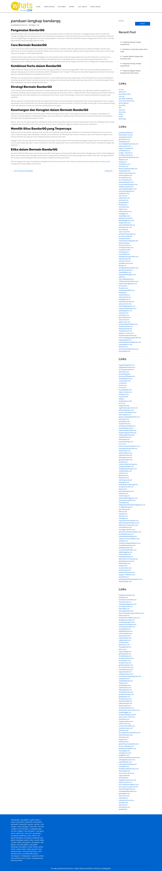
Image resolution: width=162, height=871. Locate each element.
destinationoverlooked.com (128, 559)
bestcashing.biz (124, 243)
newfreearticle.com (125, 455)
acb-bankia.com (124, 509)
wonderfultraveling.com (127, 234)
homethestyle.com (125, 656)
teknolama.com (124, 439)
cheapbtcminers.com (126, 674)
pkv (120, 108)
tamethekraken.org (125, 735)
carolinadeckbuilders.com (127, 189)
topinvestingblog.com (126, 191)
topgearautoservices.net (127, 780)
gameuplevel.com (125, 654)
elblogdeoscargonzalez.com (128, 256)
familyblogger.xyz (125, 712)
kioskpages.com (124, 751)
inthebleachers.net (125, 331)
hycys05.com (123, 462)
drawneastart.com (125, 699)
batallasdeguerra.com (126, 220)
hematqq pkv (25, 856)
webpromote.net (124, 259)
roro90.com (123, 383)
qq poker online (37, 856)
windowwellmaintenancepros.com (130, 579)
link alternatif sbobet (30, 854)
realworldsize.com (125, 437)
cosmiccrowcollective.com (127, 412)
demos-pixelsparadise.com (128, 169)
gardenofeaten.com (126, 460)
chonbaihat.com (124, 254)
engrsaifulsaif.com (125, 672)
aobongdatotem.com (126, 611)
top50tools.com (124, 193)
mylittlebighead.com (126, 681)
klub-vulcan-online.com (127, 717)
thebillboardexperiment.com (129, 769)
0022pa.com (123, 205)
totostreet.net (124, 642)
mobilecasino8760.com (127, 290)
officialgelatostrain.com (127, 760)
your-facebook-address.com (128, 784)
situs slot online (16, 860)
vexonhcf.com (123, 166)
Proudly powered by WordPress (62, 868)
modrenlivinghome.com (127, 789)
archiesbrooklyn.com (126, 247)
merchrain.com (124, 796)
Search (121, 21)
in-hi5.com (122, 388)
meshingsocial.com (125, 480)
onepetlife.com (124, 766)
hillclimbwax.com (124, 563)
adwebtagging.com (125, 552)
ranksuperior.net (125, 554)
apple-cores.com (124, 322)
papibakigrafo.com (125, 311)
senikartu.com (124, 394)
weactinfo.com (124, 478)
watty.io (121, 399)
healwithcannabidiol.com (127, 748)
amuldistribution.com (126, 658)
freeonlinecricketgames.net (128, 241)
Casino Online (49, 7)
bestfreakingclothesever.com (129, 523)
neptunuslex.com (125, 146)
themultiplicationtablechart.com (130, 342)
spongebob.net (124, 421)
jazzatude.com (124, 202)
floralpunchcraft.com (126, 487)
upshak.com (123, 514)
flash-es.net (123, 512)
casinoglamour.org (125, 344)
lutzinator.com (124, 737)
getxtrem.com (123, 475)
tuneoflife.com (124, 577)
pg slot (30, 824)
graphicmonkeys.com (126, 694)
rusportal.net (123, 397)
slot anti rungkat (17, 831)
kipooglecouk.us (124, 299)
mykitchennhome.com (126, 302)
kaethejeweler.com (125, 762)
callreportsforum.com (126, 800)
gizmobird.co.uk (124, 139)
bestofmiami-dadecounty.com (129, 618)
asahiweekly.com (124, 685)
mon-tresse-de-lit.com (126, 773)
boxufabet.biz (123, 778)
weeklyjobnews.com (126, 548)
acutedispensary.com (126, 534)
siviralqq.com (123, 518)
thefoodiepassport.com (127, 306)
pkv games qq (37, 858)
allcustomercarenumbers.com (129, 710)
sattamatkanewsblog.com (128, 536)
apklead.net (123, 809)
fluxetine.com (123, 288)
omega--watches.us (125, 153)
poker (121, 114)
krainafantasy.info (125, 390)
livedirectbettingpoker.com (128, 498)
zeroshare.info (124, 207)
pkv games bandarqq (18, 836)
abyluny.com (123, 805)
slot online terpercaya (126, 101)
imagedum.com (124, 755)
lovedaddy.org (124, 502)
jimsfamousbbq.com (126, 133)
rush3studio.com (124, 381)
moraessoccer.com (125, 227)
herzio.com (122, 385)
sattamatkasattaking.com (128, 764)
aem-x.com (122, 649)
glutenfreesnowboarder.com (129, 744)
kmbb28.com (123, 798)
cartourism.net (124, 320)
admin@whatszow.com (20, 25)
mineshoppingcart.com (127, 622)
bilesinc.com (123, 209)
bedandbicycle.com (125, 690)
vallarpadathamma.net (127, 435)
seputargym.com (124, 636)
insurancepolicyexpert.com (128, 184)
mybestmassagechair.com (128, 284)
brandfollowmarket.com (127, 545)
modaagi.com (123, 214)
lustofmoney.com (125, 570)
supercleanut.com (125, 688)
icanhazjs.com (123, 313)
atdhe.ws (122, 277)
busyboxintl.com (124, 424)
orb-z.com (122, 444)
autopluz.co (123, 162)
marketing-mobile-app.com (128, 484)
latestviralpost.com (125, 453)
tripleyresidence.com (126, 721)
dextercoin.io (123, 347)
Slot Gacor (82, 7)
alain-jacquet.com (125, 415)
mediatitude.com (124, 171)
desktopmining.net (125, 329)
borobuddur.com (125, 660)
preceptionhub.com (125, 606)
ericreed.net (123, 286)
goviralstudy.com (125, 317)
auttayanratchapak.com (127, 426)
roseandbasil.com (125, 272)
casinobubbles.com (125, 633)
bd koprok (108, 171)
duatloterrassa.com (125, 728)
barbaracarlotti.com (126, 326)
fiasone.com (123, 489)
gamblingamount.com (126, 561)
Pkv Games (62, 7)
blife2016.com (123, 742)
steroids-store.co (125, 261)
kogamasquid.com (125, 340)
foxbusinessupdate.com (127, 500)
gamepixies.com (124, 697)
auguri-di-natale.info (126, 148)
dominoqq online (125, 94)
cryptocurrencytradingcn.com (129, 539)
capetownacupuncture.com (128, 408)
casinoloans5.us (124, 295)
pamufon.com (123, 730)
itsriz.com (122, 403)
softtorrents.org (124, 724)
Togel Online (95, 7)
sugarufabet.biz (124, 775)
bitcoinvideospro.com (126, 410)
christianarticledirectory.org (128, 349)
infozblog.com (124, 252)
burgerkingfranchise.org (127, 433)
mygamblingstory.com (126, 365)
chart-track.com (124, 232)
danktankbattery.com (126, 491)
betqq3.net (122, 293)
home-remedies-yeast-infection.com (131, 613)
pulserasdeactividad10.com (128, 324)
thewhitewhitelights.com (127, 275)
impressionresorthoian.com (128, 521)
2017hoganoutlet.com (126, 369)
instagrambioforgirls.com (128, 469)
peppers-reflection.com (127, 575)
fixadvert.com (123, 160)
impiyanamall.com (125, 638)
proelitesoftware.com (126, 708)
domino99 (20, 822)
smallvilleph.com (124, 216)
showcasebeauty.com (126, 182)
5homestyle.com (124, 351)
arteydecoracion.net (126, 263)
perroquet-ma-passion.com (128, 787)
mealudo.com (123, 493)
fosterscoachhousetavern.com (129, 446)
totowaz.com (123, 541)
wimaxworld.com (124, 238)
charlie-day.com (124, 496)
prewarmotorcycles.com (127, 173)
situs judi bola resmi (30, 851)
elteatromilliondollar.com (127, 430)
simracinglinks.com (125, 175)
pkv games (25, 820)
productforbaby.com (126, 442)
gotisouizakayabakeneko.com (129, 417)
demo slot (122, 112)
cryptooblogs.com (125, 651)
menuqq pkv (15, 820)
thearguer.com (124, 482)
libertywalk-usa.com (126, 135)
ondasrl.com (123, 739)
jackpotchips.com (125, 706)
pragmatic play (36, 829)
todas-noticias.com (125, 392)
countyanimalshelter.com (127, 550)
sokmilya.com (123, 802)
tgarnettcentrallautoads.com (129, 157)
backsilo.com (123, 516)
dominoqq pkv (124, 103)
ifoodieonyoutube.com (127, 620)
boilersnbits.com (124, 451)
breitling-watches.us (126, 155)
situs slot (33, 827)
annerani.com (123, 200)
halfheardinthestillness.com (128, 281)
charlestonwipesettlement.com (129, 543)
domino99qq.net (124, 374)
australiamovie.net (125, 137)
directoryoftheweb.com (127, 376)
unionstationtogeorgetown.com (130, 676)
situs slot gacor (23, 827)
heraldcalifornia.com (126, 692)
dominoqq (122, 119)
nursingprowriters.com (127, 530)
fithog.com (122, 266)
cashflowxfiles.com (125, 471)
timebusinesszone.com (127, 572)
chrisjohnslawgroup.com (127, 715)
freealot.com (123, 683)
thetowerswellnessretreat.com (129, 757)
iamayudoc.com (124, 679)
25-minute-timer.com (126, 667)
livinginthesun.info (125, 401)
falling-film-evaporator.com (128, 525)
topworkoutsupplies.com (127, 624)
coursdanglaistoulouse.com (128, 144)
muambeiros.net (124, 250)
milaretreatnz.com (125, 211)
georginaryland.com (126, 270)
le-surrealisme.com (125, 180)
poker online (34, 820)
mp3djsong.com (124, 142)
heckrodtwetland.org (126, 279)
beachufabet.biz (124, 771)
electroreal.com (124, 615)
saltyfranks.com (124, 198)
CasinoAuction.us (125, 297)
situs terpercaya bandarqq (23, 171)
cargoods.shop (124, 406)
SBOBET (72, 7)
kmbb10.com (123, 473)
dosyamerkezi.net (125, 178)
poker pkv (122, 92)
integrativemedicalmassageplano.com (132, 505)
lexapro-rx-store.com (126, 333)
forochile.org (123, 229)
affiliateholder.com (125, 581)
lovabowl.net (123, 597)
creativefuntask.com (126, 669)
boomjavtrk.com (124, 807)
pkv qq (121, 89)
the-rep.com (123, 196)
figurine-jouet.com (125, 782)
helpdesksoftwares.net (127, 595)
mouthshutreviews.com (127, 627)
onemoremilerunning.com (128, 464)
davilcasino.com (124, 645)
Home (38, 7)
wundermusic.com (125, 663)
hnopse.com (123, 566)
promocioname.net (125, 236)
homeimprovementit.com (127, 600)
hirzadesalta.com (125, 629)
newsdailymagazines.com (127, 604)
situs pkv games (22, 845)
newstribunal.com (125, 602)
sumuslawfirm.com (125, 527)
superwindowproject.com (127, 308)
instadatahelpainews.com (127, 791)
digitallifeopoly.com (125, 631)
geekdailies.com (124, 793)
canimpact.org (124, 315)
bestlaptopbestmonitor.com (128, 268)
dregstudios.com (124, 223)
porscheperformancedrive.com (129, 733)
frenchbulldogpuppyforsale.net (130, 338)
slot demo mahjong (125, 98)
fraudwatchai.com (125, 647)
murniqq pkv (15, 856)
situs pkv (122, 110)
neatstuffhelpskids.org (127, 225)
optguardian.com (125, 640)
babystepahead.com (126, 557)
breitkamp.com (124, 719)
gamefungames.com (126, 665)
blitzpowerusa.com (125, 457)
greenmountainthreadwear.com (130, 532)
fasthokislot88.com (125, 701)
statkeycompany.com (126, 187)
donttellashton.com (125, 378)
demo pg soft (32, 849)
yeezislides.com (124, 609)
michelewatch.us (124, 151)
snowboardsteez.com (126, 466)
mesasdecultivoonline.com (128, 448)
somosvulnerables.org (127, 726)
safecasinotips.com (125, 703)
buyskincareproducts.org (127, 335)
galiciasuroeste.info (126, 218)
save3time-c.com (124, 164)
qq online (122, 105)
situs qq (121, 96)
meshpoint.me (124, 419)
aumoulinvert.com (125, 304)
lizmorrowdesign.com (126, 746)
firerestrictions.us (125, 245)
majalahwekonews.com (127, 367)
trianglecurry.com (125, 753)
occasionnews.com (125, 568)
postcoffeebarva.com (126, 428)
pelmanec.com (124, 372)
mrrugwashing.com (125, 507)
